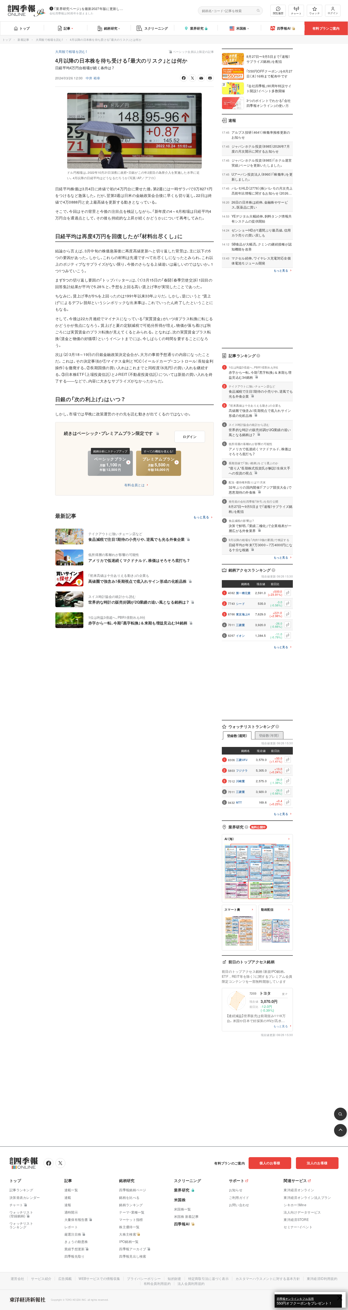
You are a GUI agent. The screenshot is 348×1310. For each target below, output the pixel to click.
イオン (240, 635)
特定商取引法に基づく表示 (208, 1278)
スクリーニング (156, 28)
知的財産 (174, 1278)
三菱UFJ (242, 760)
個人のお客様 (269, 1162)
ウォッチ (314, 13)
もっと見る (201, 517)
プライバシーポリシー (144, 1278)
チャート (296, 13)
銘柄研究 (110, 28)
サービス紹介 (41, 1278)
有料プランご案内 (325, 28)
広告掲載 (65, 1278)
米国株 (241, 28)
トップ (24, 28)
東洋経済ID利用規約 (322, 1278)
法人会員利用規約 (191, 1283)
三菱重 (240, 625)
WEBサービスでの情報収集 (99, 1278)
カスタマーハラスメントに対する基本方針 (268, 1278)
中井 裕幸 (93, 78)
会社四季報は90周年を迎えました (71, 13)
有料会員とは (134, 485)
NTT (239, 802)
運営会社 (17, 1278)
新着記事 (23, 39)
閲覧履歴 (278, 13)
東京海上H (243, 614)
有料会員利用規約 (157, 1283)
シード (240, 603)
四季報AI (284, 28)
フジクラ (242, 770)
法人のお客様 (317, 1162)
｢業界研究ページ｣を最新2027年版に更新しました (89, 8)
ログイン (333, 13)
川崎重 (240, 781)
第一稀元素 (243, 593)
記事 (67, 28)
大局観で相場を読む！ (49, 39)
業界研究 (197, 28)
